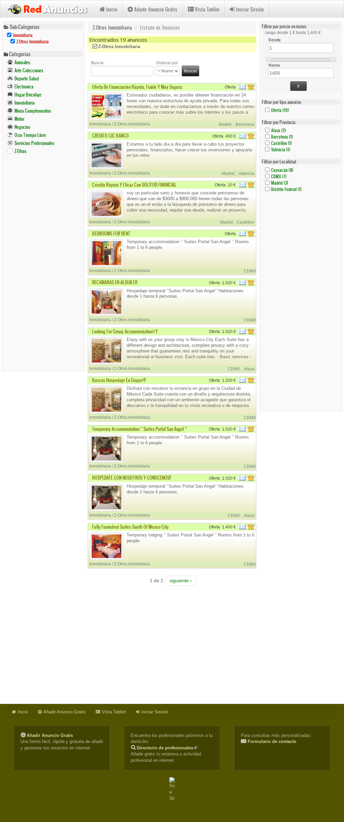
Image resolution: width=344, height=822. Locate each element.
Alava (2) (278, 130)
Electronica (23, 86)
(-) (95, 46)
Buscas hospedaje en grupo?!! (118, 380)
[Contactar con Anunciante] (247, 87)
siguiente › (181, 580)
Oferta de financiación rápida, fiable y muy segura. (137, 87)
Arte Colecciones (28, 70)
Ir (298, 86)
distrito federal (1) (286, 189)
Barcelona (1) (282, 137)
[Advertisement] (43, 263)
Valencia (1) (280, 149)
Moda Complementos (32, 111)
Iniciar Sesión (250, 9)
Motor (19, 119)
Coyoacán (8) (282, 170)
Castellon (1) (281, 143)
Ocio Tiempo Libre (30, 135)
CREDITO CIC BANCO (110, 136)
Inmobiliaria (24, 103)
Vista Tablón (207, 9)
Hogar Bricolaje (27, 94)
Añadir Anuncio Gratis (155, 9)
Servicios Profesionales (34, 143)
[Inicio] (49, 8)
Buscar (97, 63)
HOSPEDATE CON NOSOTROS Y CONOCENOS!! (131, 478)
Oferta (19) (280, 110)
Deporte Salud (26, 78)
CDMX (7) (279, 176)
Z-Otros (20, 151)
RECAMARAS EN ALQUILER (114, 282)
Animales (22, 62)
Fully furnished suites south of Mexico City (130, 527)
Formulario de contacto (272, 741)
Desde (274, 40)
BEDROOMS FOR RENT (111, 233)
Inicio (111, 9)
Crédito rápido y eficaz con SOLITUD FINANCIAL (134, 185)
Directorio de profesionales (167, 747)
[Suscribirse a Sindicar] (172, 789)
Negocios (22, 127)
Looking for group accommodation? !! (124, 331)
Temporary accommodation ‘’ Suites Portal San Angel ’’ (139, 429)
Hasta (274, 65)
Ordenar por (167, 63)
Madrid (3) (279, 183)
